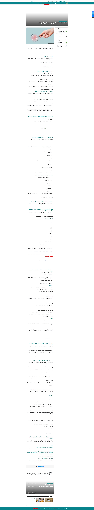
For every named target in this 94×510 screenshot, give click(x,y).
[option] (40, 486)
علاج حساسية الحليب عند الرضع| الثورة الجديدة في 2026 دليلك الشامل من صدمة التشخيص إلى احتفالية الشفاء (59, 33)
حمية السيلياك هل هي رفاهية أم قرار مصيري (53, 1)
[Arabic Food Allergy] (67, 3)
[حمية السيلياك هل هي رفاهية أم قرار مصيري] (31, 500)
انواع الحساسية (52, 3)
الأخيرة (64, 28)
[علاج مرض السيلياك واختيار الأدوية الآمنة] (65, 43)
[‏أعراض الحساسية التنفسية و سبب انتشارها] (65, 37)
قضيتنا (39, 3)
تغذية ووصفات (42, 3)
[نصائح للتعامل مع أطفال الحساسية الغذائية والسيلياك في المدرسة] (40, 500)
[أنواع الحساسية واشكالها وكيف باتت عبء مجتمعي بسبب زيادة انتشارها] (65, 40)
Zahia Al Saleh (50, 472)
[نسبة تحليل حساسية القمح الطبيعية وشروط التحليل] (65, 46)
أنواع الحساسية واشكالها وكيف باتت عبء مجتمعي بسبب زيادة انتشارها (59, 40)
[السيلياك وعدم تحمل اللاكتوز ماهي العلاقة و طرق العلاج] (49, 500)
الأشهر (58, 28)
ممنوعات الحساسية (47, 3)
